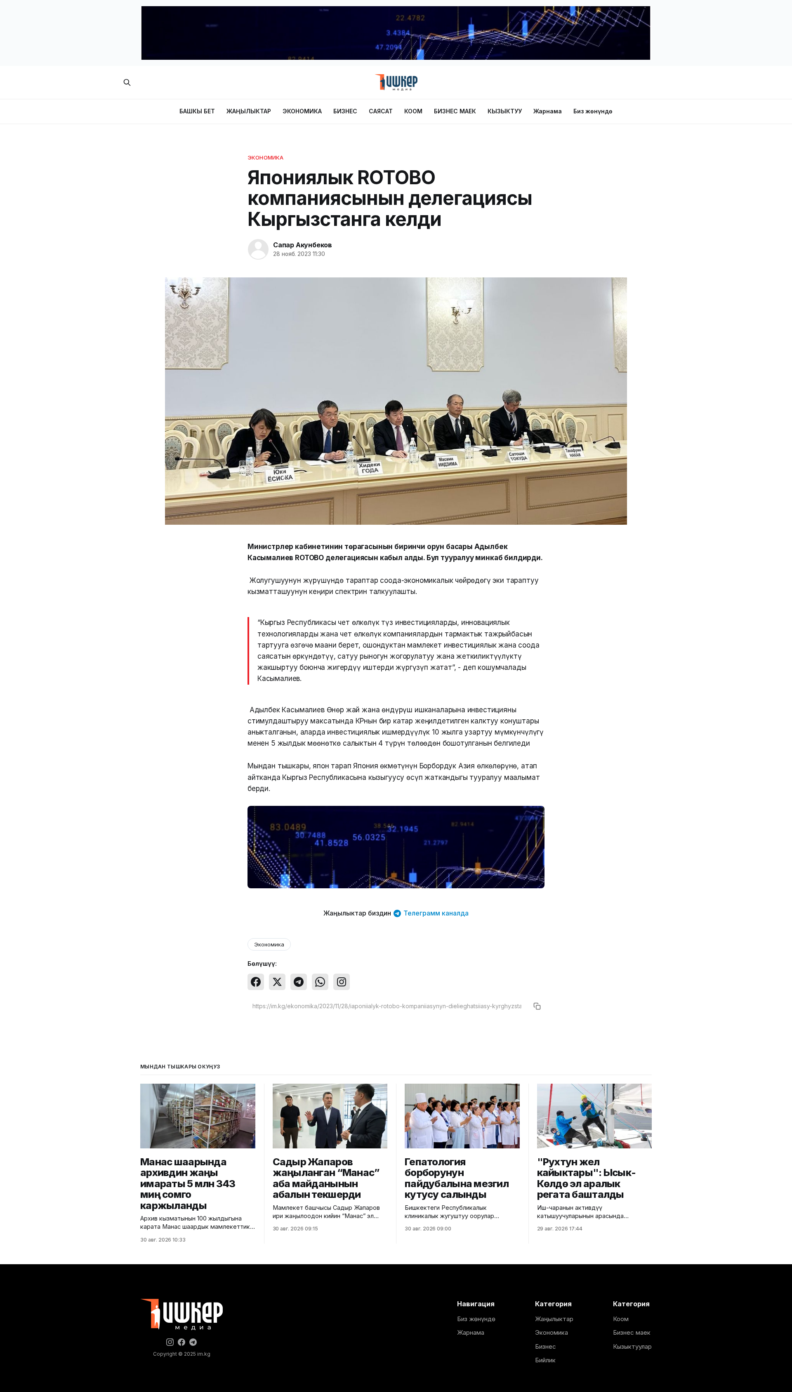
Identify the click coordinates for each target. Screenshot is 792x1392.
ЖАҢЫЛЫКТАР (248, 111)
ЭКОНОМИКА (302, 111)
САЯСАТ (381, 111)
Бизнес (545, 1346)
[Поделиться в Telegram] (298, 982)
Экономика (265, 157)
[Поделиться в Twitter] (277, 982)
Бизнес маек (632, 1332)
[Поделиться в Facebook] (256, 982)
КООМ (413, 111)
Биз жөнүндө (593, 111)
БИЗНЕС (345, 111)
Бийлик (545, 1360)
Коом (621, 1319)
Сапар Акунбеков (302, 245)
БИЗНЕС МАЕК (455, 111)
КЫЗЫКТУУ (505, 111)
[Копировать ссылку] (537, 1006)
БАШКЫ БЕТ (197, 111)
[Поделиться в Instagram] (341, 982)
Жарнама (547, 111)
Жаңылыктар (554, 1319)
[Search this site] (127, 82)
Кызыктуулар (632, 1346)
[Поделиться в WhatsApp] (320, 982)
